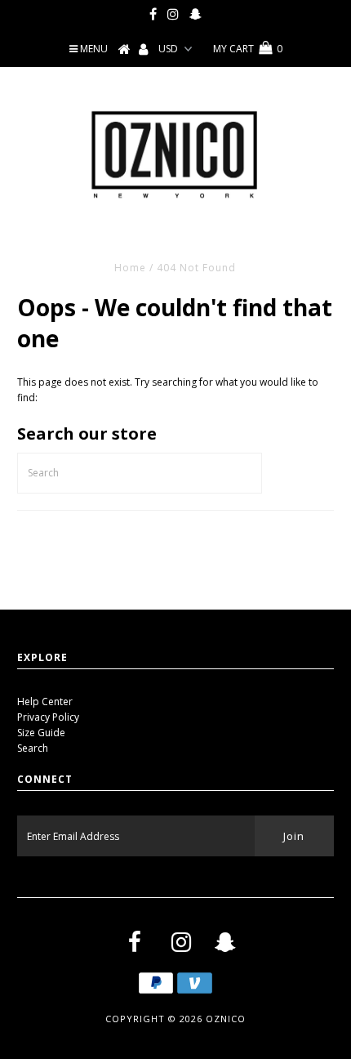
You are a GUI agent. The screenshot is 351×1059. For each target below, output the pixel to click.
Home (130, 268)
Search (32, 748)
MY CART (247, 49)
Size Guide (41, 733)
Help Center (45, 701)
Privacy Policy (48, 717)
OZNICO (226, 1018)
